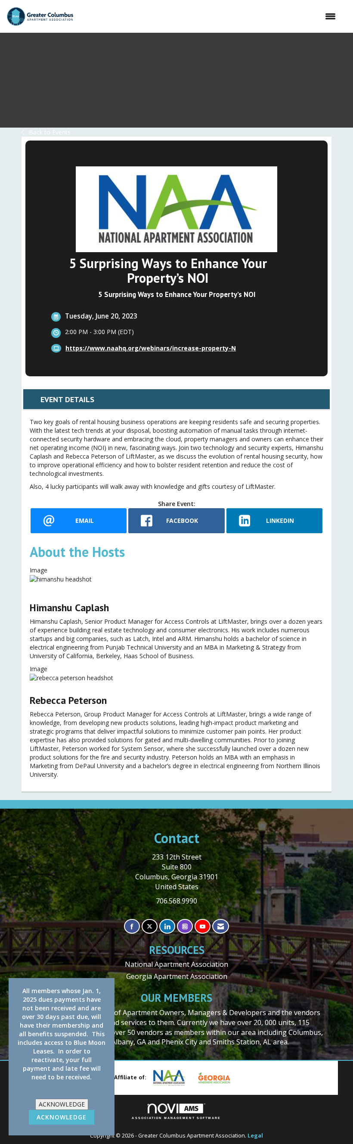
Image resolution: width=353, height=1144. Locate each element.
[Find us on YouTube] (203, 926)
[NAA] (172, 1077)
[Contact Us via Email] (220, 926)
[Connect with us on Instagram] (185, 926)
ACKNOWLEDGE (62, 1104)
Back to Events (50, 132)
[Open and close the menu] (209, 16)
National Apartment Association (176, 964)
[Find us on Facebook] (132, 926)
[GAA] (217, 1078)
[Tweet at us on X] (150, 926)
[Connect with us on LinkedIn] (167, 926)
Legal (255, 1135)
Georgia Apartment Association (176, 976)
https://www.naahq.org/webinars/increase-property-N (150, 348)
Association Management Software (176, 1117)
